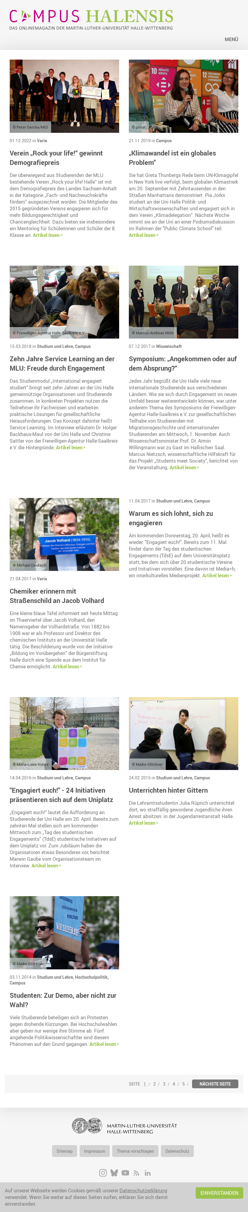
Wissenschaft (169, 346)
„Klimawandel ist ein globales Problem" (172, 157)
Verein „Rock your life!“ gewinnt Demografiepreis (56, 157)
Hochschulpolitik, (92, 977)
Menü (231, 39)
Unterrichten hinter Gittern (168, 790)
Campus (164, 140)
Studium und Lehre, (56, 346)
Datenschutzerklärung (143, 1190)
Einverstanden (219, 1193)
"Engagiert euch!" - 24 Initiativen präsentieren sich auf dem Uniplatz (61, 794)
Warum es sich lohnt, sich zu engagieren (171, 518)
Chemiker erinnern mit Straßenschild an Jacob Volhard (57, 595)
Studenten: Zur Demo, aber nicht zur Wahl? (63, 1000)
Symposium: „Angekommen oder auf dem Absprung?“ (183, 363)
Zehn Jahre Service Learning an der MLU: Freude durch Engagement (62, 363)
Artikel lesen (46, 235)
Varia (42, 140)
